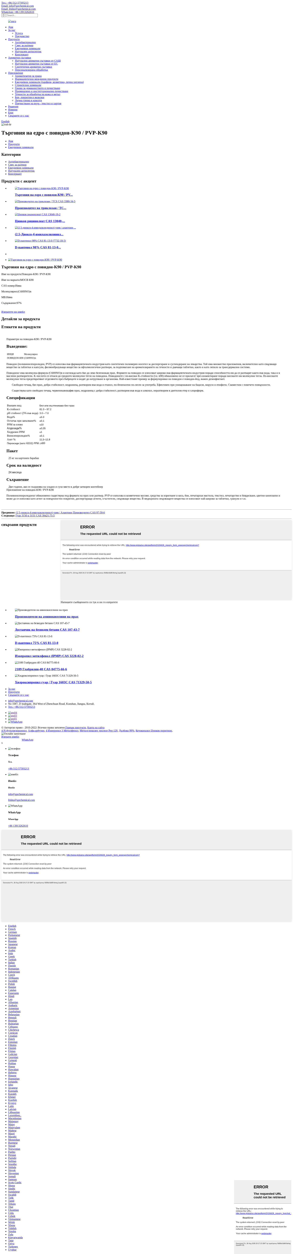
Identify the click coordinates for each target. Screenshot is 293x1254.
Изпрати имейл (10, 736)
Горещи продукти (75, 727)
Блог (11, 112)
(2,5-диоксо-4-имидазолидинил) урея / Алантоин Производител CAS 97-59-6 (60, 512)
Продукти (14, 39)
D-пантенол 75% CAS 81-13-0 (36, 643)
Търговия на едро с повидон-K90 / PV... (44, 194)
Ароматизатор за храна (28, 75)
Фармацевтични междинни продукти (36, 79)
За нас (11, 30)
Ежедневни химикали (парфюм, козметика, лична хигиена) (49, 82)
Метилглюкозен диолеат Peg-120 (99, 730)
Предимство (22, 36)
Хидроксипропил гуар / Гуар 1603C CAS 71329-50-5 (53, 682)
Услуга (19, 33)
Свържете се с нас (18, 115)
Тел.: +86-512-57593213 (14, 2)
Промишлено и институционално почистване (41, 91)
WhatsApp (27, 739)
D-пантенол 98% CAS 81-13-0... (38, 247)
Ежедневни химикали (27, 48)
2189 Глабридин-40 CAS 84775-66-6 (41, 669)
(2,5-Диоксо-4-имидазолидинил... (39, 234)
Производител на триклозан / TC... (40, 208)
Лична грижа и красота (28, 100)
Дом (10, 27)
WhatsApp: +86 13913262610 (17, 12)
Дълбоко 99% (126, 730)
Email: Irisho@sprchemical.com (18, 8)
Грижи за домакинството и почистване (37, 88)
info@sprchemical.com (20, 700)
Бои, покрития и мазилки (29, 97)
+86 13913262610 (18, 825)
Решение (13, 106)
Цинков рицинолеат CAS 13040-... (40, 221)
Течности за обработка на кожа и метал (37, 94)
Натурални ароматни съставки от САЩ (38, 60)
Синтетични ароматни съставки (33, 66)
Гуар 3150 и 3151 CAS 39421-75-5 (35, 515)
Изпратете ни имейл (13, 311)
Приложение (15, 72)
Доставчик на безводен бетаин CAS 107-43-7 (47, 629)
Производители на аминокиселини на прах (47, 616)
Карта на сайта (95, 727)
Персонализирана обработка (31, 69)
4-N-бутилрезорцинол (14, 730)
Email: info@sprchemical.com (17, 5)
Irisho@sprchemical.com (21, 800)
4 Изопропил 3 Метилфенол (62, 730)
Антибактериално (25, 42)
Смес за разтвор (24, 45)
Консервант (21, 54)
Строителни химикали (28, 85)
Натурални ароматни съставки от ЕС (36, 63)
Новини (12, 109)
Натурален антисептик (28, 51)
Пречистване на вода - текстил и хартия (38, 103)
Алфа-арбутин (36, 730)
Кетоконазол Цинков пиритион (154, 730)
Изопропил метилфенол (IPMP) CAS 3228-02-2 (49, 656)
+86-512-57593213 (18, 768)
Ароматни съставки (19, 57)
